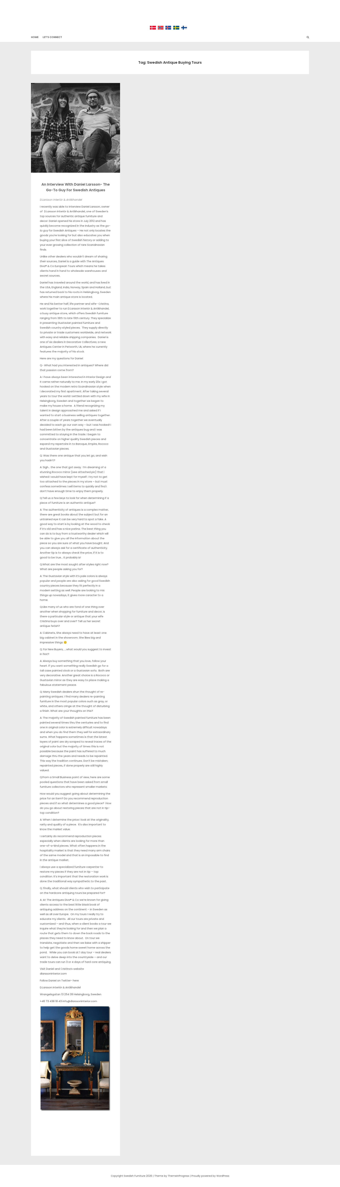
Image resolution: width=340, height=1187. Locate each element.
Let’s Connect (52, 37)
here (76, 980)
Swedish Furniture (170, 14)
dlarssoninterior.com (53, 973)
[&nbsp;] (75, 1116)
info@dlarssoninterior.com (80, 1001)
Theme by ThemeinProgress (171, 1176)
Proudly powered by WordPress (210, 1176)
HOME (34, 37)
